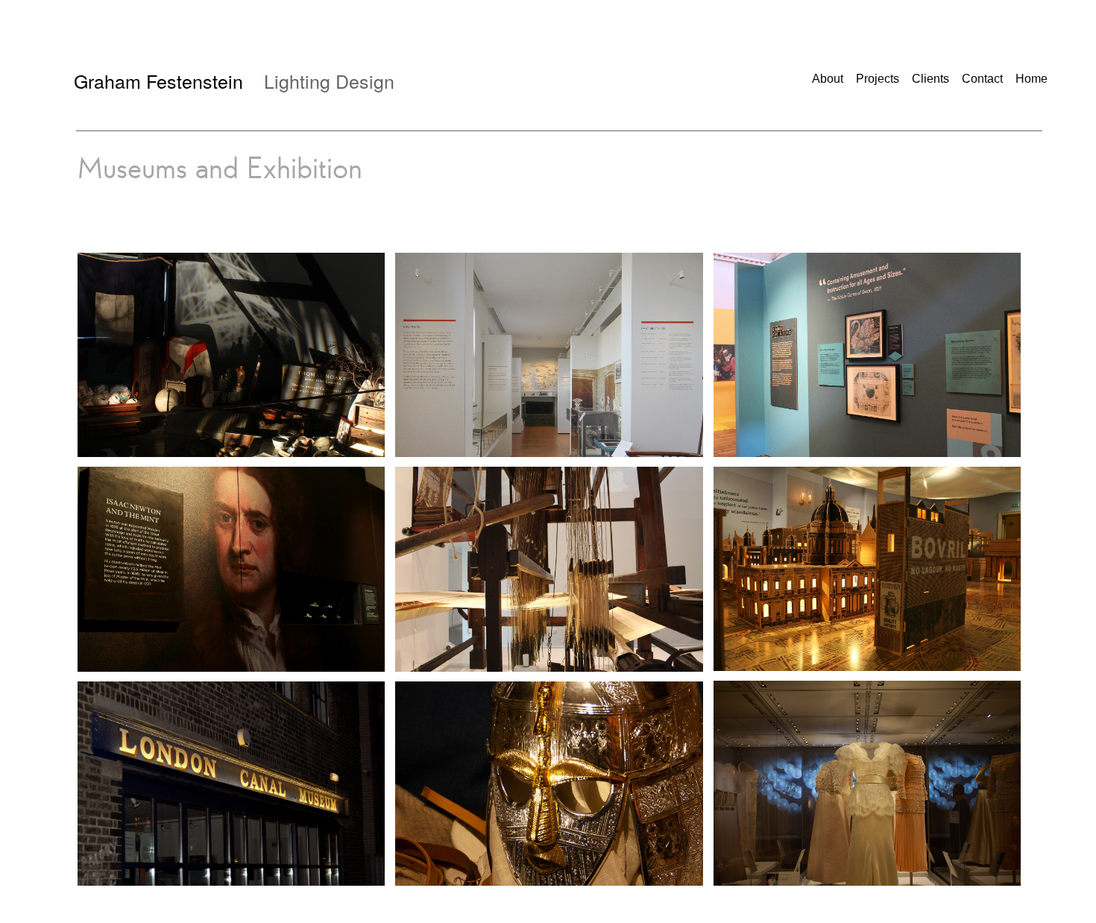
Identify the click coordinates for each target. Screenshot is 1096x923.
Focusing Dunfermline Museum (500, 546)
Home (1031, 78)
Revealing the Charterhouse (518, 331)
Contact (982, 78)
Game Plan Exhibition (836, 331)
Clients (930, 78)
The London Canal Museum (200, 760)
